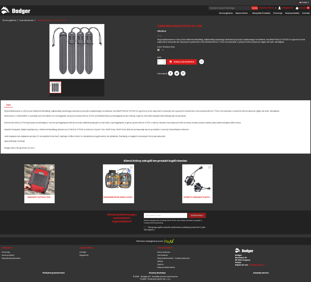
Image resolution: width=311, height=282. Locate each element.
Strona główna (226, 13)
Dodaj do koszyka (181, 61)
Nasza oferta (242, 13)
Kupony (160, 264)
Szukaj (255, 8)
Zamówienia (162, 255)
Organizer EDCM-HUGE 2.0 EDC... (118, 197)
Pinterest (183, 73)
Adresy (160, 261)
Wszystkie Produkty (261, 13)
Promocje (277, 13)
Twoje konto (164, 247)
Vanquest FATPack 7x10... (39, 197)
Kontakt (306, 13)
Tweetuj (176, 73)
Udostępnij (170, 73)
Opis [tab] (8, 104)
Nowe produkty (292, 13)
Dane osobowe (163, 252)
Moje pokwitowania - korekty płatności (173, 258)
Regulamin (84, 255)
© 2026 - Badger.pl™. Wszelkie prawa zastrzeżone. (155, 276)
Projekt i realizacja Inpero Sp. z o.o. (155, 279)
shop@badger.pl (256, 265)
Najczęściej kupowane (11, 258)
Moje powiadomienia (166, 267)
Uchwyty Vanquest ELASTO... (197, 197)
